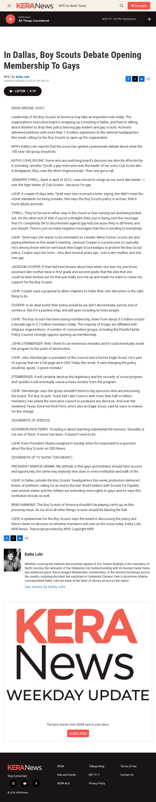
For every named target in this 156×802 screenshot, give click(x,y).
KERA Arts (63, 783)
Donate (140, 6)
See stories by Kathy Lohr (45, 586)
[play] (10, 19)
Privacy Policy (97, 783)
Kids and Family (66, 774)
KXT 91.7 (94, 774)
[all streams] (150, 19)
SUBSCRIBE (78, 733)
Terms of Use (128, 766)
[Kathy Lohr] (12, 560)
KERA (60, 766)
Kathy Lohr (22, 77)
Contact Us (127, 774)
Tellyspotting (96, 766)
